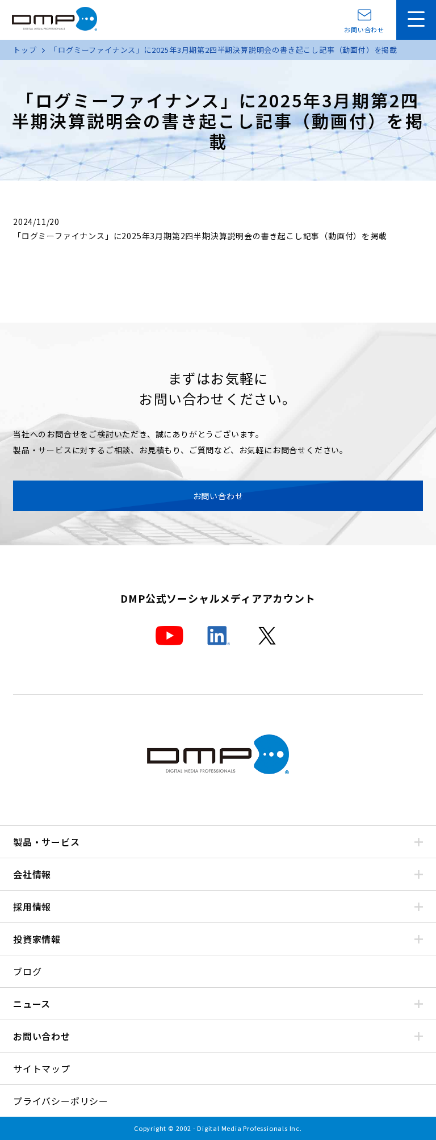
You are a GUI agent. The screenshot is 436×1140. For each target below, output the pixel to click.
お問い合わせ (364, 29)
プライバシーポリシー (60, 1101)
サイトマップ (41, 1068)
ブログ (27, 971)
